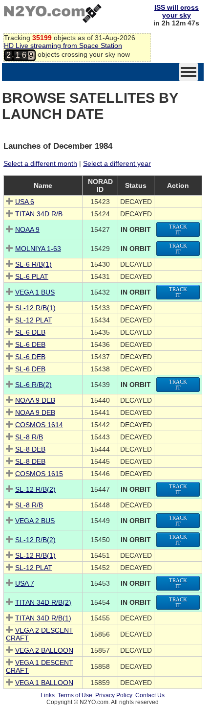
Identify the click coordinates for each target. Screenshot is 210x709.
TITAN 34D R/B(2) (43, 602)
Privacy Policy (113, 695)
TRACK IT (178, 229)
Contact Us (150, 695)
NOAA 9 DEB (35, 400)
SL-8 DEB (30, 449)
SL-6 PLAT (31, 276)
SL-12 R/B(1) (35, 308)
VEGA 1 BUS (35, 292)
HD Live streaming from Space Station (63, 45)
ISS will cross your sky (176, 11)
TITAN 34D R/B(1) (43, 618)
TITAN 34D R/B (39, 214)
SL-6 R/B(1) (33, 264)
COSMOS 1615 (39, 474)
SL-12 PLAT (33, 320)
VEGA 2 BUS (35, 521)
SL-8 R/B (29, 437)
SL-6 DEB (30, 332)
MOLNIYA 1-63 (38, 248)
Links (48, 695)
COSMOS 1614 (39, 425)
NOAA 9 (27, 229)
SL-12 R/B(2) (35, 489)
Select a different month (40, 163)
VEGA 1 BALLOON (44, 682)
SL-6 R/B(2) (33, 385)
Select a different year (117, 163)
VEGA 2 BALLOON (44, 650)
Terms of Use (75, 695)
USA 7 (24, 583)
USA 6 (24, 202)
